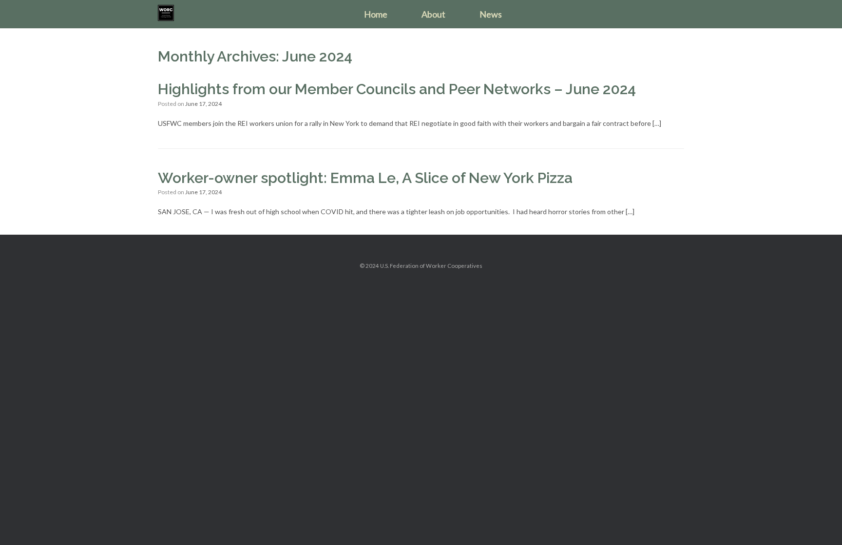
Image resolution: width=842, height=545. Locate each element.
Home (375, 14)
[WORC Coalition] (166, 13)
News (490, 14)
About (433, 14)
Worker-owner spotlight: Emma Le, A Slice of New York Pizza (365, 177)
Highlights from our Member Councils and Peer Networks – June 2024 (397, 89)
